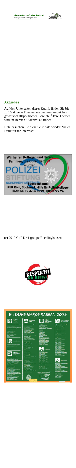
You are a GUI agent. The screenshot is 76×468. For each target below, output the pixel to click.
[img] (38, 16)
